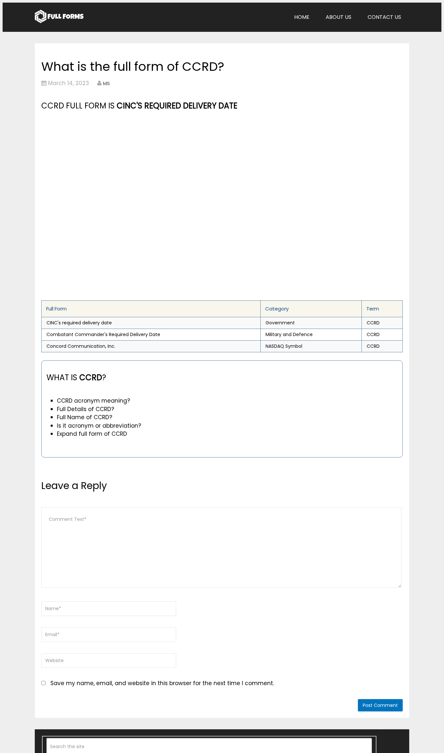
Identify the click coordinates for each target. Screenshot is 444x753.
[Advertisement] (165, 160)
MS (106, 83)
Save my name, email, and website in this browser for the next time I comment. (162, 683)
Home (301, 17)
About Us (338, 17)
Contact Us (384, 17)
